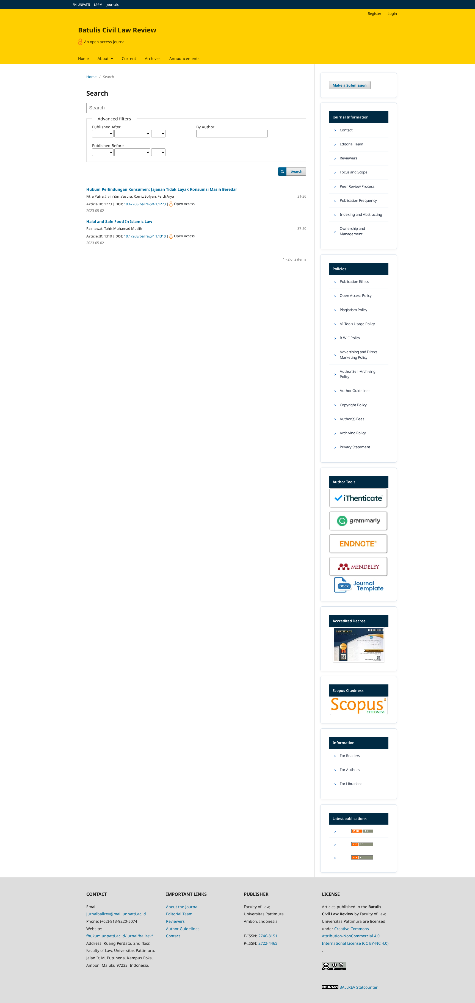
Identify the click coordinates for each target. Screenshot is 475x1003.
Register (374, 13)
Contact (346, 130)
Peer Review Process (357, 186)
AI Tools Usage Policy (357, 323)
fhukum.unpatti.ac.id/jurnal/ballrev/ (119, 935)
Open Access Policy (356, 295)
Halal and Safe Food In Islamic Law (119, 221)
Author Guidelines (355, 390)
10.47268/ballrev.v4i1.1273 (145, 204)
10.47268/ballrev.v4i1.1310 (145, 236)
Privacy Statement (355, 446)
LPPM (98, 4)
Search (296, 171)
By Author (205, 126)
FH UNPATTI (81, 4)
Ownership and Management (352, 231)
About (104, 58)
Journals (112, 4)
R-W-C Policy (350, 337)
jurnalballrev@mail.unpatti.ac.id (116, 913)
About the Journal (182, 906)
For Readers (350, 755)
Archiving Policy (353, 432)
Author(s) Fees (352, 418)
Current (129, 58)
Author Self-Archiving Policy (357, 374)
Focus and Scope (354, 172)
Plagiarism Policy (353, 309)
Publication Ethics (354, 281)
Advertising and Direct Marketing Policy (358, 354)
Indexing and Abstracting (361, 214)
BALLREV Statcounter (358, 987)
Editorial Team (351, 144)
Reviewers (348, 158)
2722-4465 (267, 943)
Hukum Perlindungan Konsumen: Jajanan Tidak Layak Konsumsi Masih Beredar (161, 189)
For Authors (350, 769)
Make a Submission (350, 85)
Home (83, 58)
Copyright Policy (353, 404)
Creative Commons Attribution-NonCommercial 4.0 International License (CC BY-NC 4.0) (355, 936)
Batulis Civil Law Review (117, 29)
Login (392, 13)
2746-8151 (267, 935)
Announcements (184, 58)
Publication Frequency (358, 200)
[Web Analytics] (330, 987)
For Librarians (351, 783)
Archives (153, 58)
